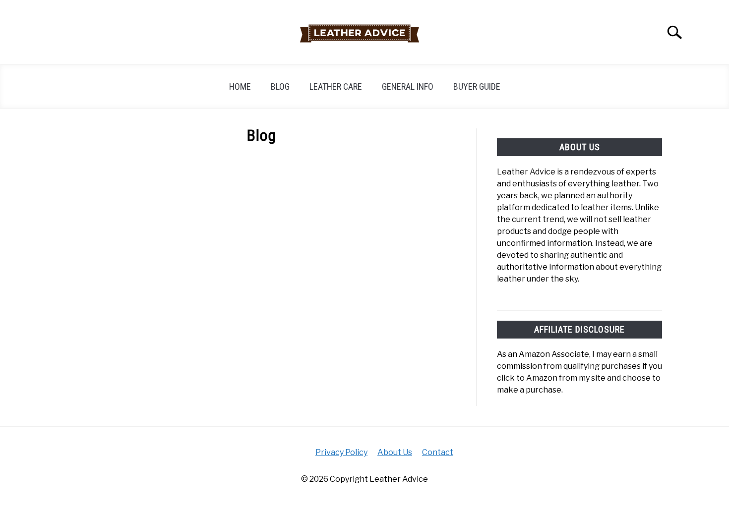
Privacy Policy (341, 452)
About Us (394, 452)
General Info (407, 86)
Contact (437, 452)
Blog (280, 86)
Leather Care (335, 86)
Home (240, 86)
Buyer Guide (476, 86)
